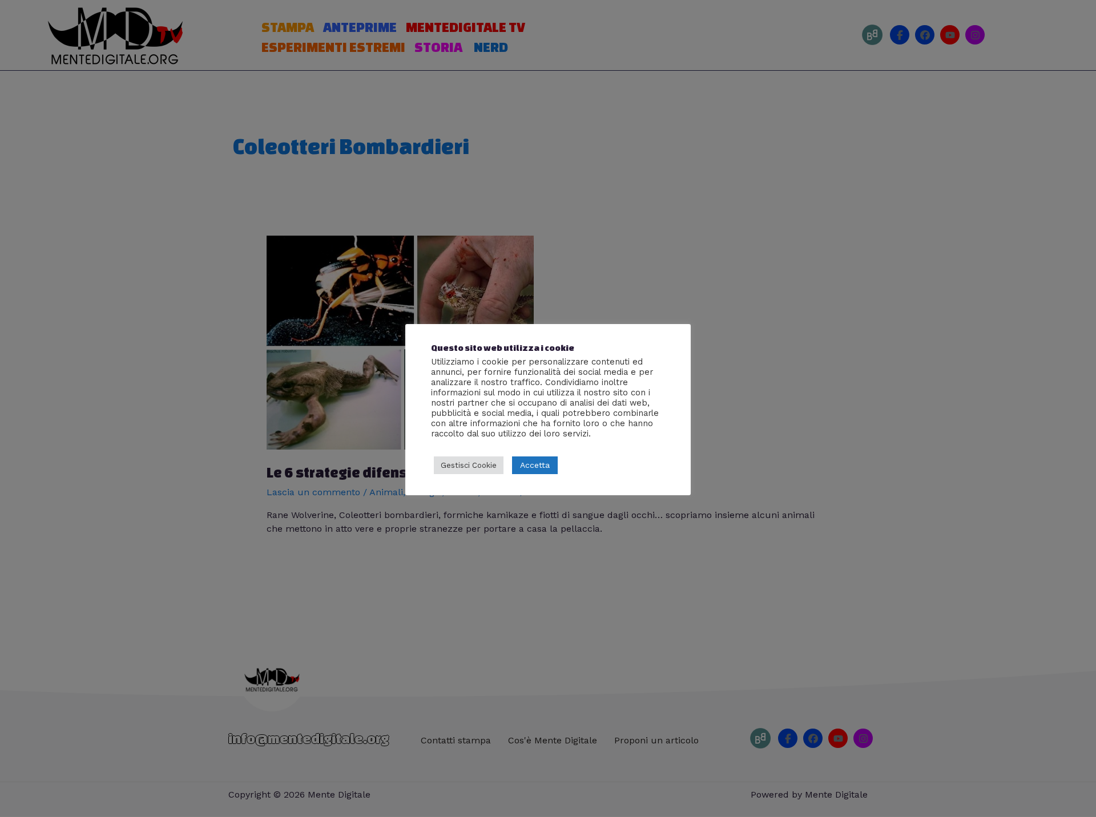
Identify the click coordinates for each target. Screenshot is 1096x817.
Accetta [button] (535, 465)
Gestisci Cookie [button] (469, 465)
